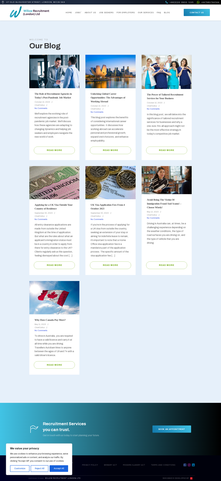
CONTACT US (197, 12)
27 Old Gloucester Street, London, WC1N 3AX (35, 2)
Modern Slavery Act (134, 465)
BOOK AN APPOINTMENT (171, 429)
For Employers (126, 12)
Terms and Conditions (163, 465)
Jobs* (78, 12)
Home (69, 12)
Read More (54, 150)
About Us (90, 12)
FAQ (159, 12)
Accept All (59, 468)
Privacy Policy (90, 465)
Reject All (39, 468)
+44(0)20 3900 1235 (182, 2)
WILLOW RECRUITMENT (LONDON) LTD (63, 478)
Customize (19, 468)
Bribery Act (110, 465)
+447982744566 (210, 2)
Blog (167, 12)
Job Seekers (106, 12)
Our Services (146, 12)
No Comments (41, 108)
